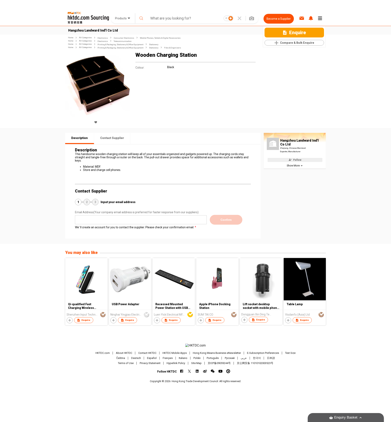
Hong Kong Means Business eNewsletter (217, 352)
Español (152, 358)
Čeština (120, 358)
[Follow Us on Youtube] (220, 371)
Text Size (290, 352)
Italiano (183, 358)
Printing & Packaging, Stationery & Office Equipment (120, 44)
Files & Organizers (172, 48)
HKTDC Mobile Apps (175, 352)
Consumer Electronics (124, 38)
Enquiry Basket (345, 417)
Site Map (196, 363)
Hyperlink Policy (176, 363)
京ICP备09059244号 (219, 363)
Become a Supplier (279, 18)
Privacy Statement (150, 363)
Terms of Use (126, 363)
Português (213, 358)
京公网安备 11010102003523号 (255, 363)
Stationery (153, 44)
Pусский (230, 358)
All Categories (85, 37)
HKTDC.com (103, 352)
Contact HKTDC (147, 352)
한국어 (257, 358)
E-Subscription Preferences (263, 352)
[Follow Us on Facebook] (182, 371)
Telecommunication (123, 41)
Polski (197, 358)
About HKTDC (124, 352)
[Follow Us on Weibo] (205, 371)
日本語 (271, 358)
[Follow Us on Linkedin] (197, 371)
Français (168, 358)
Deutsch (136, 358)
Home (70, 37)
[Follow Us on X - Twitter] (189, 371)
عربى (244, 358)
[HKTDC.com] (195, 345)
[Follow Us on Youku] (228, 371)
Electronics (103, 38)
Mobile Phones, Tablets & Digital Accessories (160, 38)
